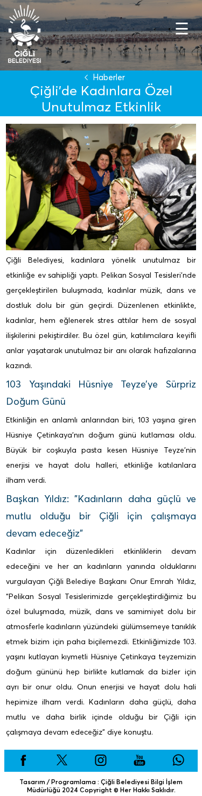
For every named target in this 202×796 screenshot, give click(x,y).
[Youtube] (139, 763)
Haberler (109, 77)
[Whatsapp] (178, 763)
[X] (61, 763)
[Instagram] (100, 763)
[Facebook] (23, 763)
